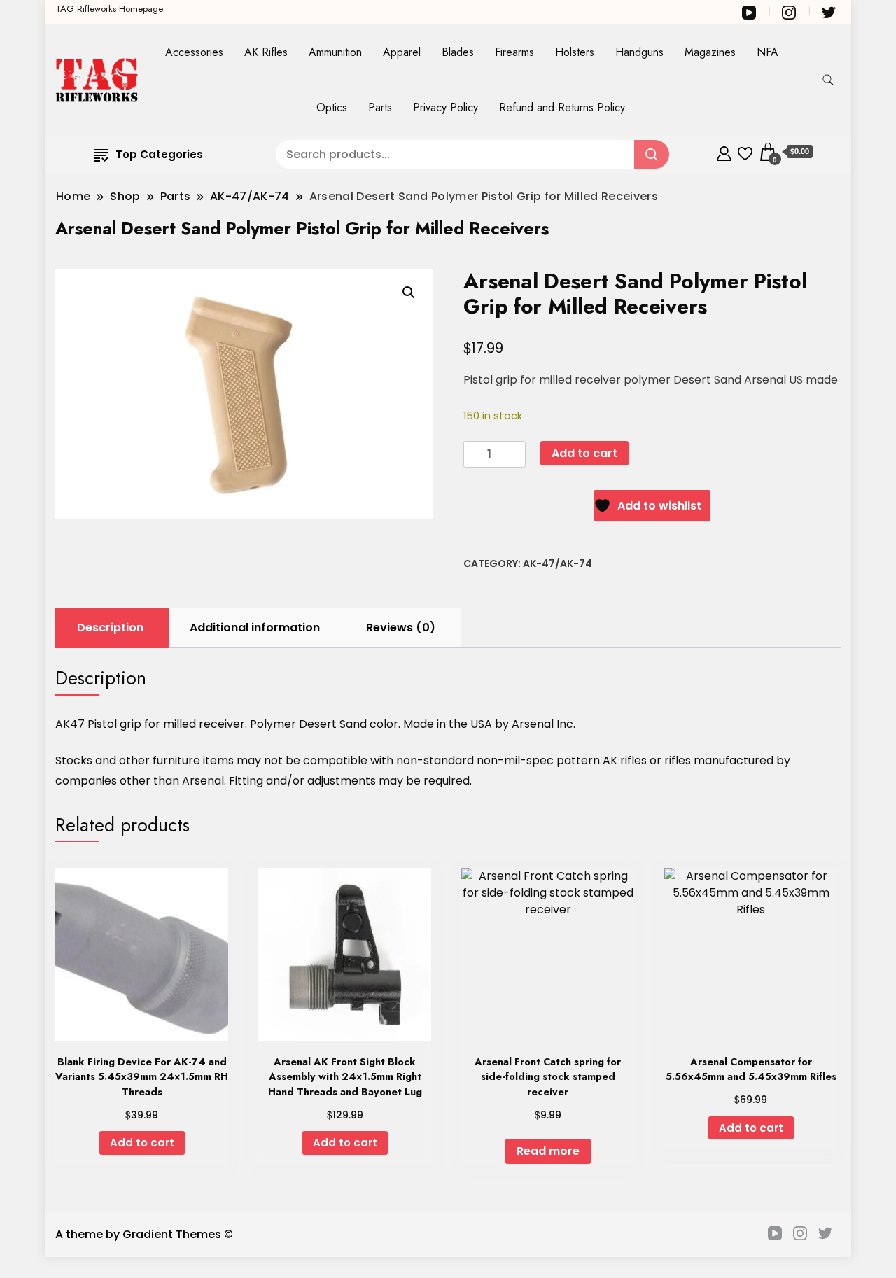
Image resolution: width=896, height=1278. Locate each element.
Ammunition (335, 52)
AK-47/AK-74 (557, 563)
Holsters (574, 52)
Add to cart (584, 453)
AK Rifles (266, 52)
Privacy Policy (445, 107)
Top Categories (159, 154)
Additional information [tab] (255, 627)
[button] (408, 292)
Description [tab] (110, 627)
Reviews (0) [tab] (400, 627)
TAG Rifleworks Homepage (109, 8)
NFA (767, 52)
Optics (331, 107)
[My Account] (724, 151)
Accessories (194, 52)
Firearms (514, 52)
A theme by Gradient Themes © (144, 1234)
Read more (548, 1151)
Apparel (402, 52)
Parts (380, 107)
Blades (458, 52)
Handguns (639, 52)
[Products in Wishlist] (745, 151)
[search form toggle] (828, 80)
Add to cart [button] (142, 1142)
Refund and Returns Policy (562, 107)
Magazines (710, 52)
